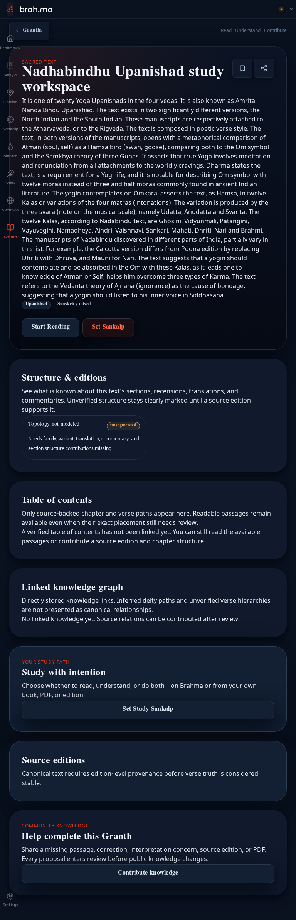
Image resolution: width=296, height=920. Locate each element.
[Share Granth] (264, 68)
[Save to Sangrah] (242, 68)
